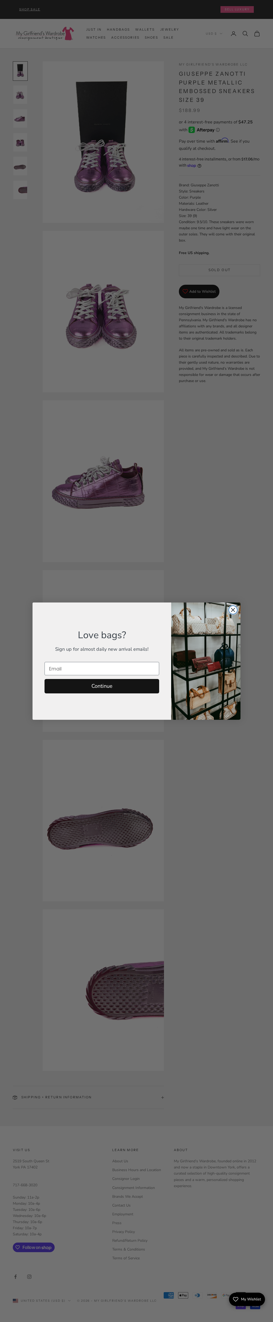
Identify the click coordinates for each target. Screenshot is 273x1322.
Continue (102, 686)
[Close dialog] (233, 610)
